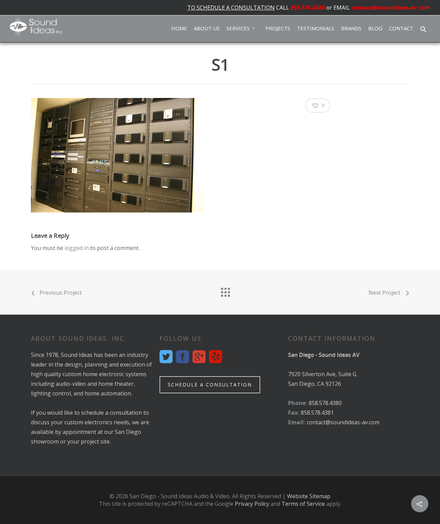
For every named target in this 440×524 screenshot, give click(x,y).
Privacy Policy (252, 503)
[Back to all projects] (225, 290)
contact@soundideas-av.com (390, 7)
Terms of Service (303, 503)
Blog (375, 28)
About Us (207, 28)
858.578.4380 (307, 7)
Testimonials (315, 28)
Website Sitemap (308, 496)
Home (179, 28)
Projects (277, 28)
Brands (351, 28)
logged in (77, 248)
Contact (401, 28)
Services (238, 28)
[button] (423, 29)
